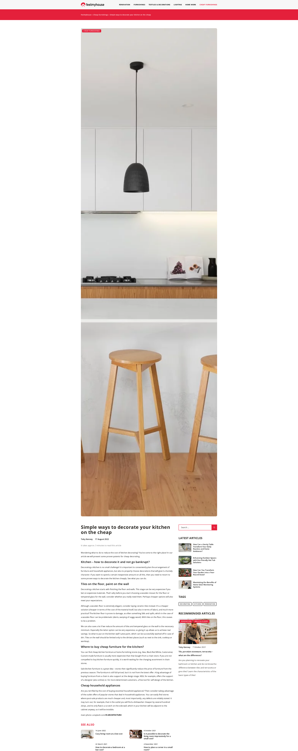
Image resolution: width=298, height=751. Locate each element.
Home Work (190, 4)
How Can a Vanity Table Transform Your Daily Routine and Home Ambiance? (203, 547)
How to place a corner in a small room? (158, 748)
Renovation (124, 4)
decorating (185, 604)
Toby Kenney (87, 539)
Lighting (178, 4)
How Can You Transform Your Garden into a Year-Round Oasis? (204, 572)
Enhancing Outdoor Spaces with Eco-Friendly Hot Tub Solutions (204, 560)
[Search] (214, 527)
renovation (210, 604)
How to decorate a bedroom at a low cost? (110, 748)
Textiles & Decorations (159, 4)
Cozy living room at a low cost (108, 734)
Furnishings (139, 4)
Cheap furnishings (208, 4)
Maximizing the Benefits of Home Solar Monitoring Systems (204, 584)
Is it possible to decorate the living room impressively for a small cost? (157, 736)
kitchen (197, 604)
